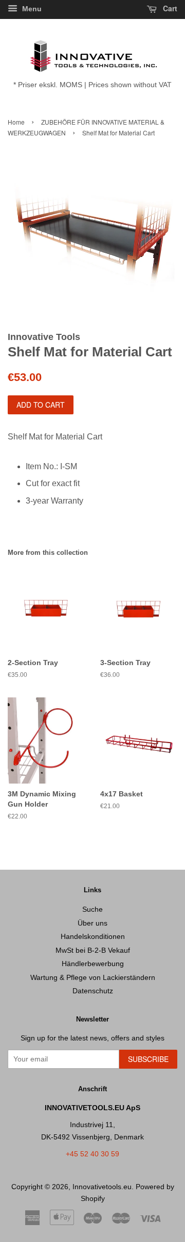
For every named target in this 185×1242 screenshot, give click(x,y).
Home (16, 121)
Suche (92, 909)
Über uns (92, 923)
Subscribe (148, 1059)
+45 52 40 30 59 (92, 1154)
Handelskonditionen (93, 936)
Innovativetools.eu (102, 1187)
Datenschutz (92, 991)
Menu (31, 9)
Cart (169, 8)
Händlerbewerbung (93, 964)
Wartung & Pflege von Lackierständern (92, 977)
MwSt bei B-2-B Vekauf (92, 950)
